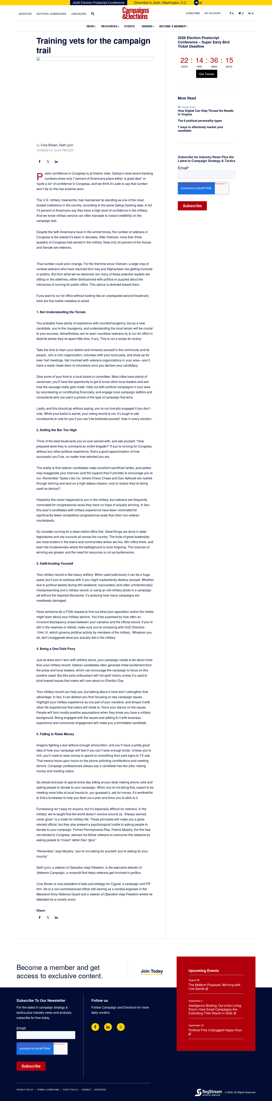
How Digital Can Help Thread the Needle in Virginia (206, 112)
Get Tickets (206, 74)
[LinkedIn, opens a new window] (56, 162)
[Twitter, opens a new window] (121, 1027)
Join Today (152, 971)
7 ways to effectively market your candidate (200, 129)
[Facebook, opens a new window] (39, 162)
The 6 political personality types (200, 120)
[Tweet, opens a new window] (48, 162)
